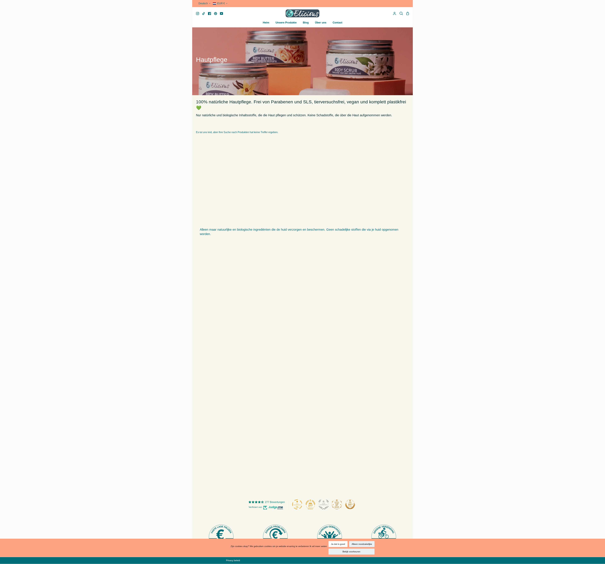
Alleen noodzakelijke (362, 544)
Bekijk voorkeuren (351, 551)
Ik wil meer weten (318, 546)
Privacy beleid (233, 560)
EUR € (221, 3)
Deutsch (203, 3)
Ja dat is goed (338, 544)
